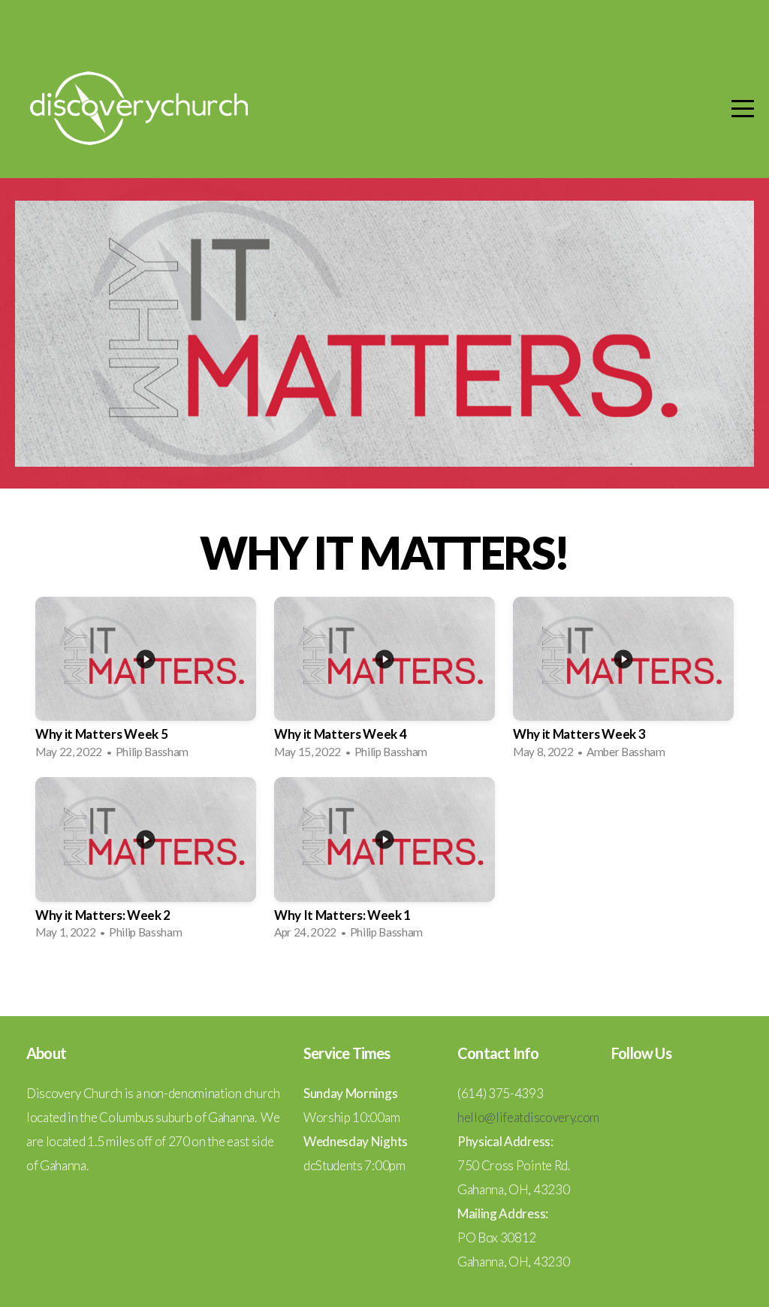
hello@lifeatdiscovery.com (528, 1117)
